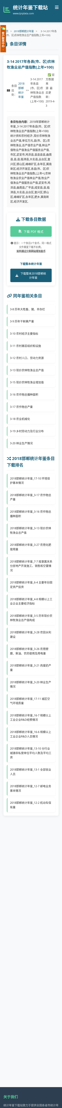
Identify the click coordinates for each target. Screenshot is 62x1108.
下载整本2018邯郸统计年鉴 (33, 276)
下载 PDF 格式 (33, 231)
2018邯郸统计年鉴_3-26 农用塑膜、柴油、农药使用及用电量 (29, 651)
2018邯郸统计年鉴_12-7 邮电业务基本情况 (30, 788)
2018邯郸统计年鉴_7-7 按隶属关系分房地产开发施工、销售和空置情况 (31, 566)
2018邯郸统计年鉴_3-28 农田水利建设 (30, 634)
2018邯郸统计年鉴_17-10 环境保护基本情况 (30, 481)
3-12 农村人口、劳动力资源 (27, 358)
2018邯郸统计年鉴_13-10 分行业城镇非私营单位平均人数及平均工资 (30, 753)
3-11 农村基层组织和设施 (25, 346)
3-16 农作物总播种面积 (24, 394)
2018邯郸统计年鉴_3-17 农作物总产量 (30, 497)
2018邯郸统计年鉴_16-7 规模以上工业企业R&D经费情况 (30, 717)
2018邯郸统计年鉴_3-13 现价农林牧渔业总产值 (30, 530)
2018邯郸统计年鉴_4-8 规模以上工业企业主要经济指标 (31, 601)
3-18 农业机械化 (20, 419)
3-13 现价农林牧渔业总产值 (27, 370)
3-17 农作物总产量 (21, 407)
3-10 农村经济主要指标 (24, 333)
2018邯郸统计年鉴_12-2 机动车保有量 (30, 805)
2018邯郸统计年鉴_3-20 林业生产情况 (30, 684)
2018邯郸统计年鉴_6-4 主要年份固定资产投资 (31, 585)
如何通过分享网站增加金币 (31, 251)
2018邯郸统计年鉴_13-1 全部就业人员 (30, 772)
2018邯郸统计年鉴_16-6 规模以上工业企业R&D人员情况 (30, 734)
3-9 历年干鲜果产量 (22, 321)
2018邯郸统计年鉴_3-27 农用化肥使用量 (30, 547)
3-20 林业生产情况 (21, 443)
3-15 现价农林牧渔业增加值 (27, 382)
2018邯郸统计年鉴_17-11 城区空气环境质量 (30, 701)
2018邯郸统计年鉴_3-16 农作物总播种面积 (30, 514)
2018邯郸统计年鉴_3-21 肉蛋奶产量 (30, 668)
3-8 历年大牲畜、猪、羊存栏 (27, 309)
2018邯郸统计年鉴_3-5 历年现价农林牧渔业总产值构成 (31, 618)
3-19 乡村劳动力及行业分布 (27, 431)
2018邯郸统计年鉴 (24, 31)
